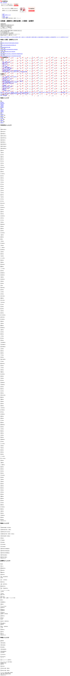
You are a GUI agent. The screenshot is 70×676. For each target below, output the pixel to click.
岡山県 (6, 53)
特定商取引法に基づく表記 (7, 86)
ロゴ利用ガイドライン (6, 90)
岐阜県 (6, 47)
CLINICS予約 (4, 77)
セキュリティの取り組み (6, 68)
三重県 (9, 47)
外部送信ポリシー (5, 88)
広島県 (9, 53)
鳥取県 (1, 53)
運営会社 (4, 89)
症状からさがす (5, 64)
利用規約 (4, 85)
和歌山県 (14, 45)
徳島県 (14, 53)
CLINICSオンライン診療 (6, 78)
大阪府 (1, 45)
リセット (2, 520)
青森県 (4, 49)
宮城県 (9, 49)
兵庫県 (4, 45)
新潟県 (6, 51)
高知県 (21, 53)
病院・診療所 (2, 2)
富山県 (9, 51)
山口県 (11, 53)
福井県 (14, 51)
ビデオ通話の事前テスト (6, 67)
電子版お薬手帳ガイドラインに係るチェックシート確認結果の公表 (14, 71)
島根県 (4, 53)
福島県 (16, 49)
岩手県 (6, 49)
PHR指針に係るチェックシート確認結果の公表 (11, 70)
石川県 (11, 51)
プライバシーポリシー (6, 87)
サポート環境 (4, 66)
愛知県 (1, 47)
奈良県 (11, 45)
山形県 (14, 49)
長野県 (4, 51)
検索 (11, 28)
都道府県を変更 (3, 23)
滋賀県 (9, 45)
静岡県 (4, 47)
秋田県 (11, 49)
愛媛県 (19, 53)
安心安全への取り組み (6, 69)
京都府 (6, 45)
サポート (4, 65)
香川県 (16, 53)
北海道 (1, 49)
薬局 (6, 2)
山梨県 (1, 51)
